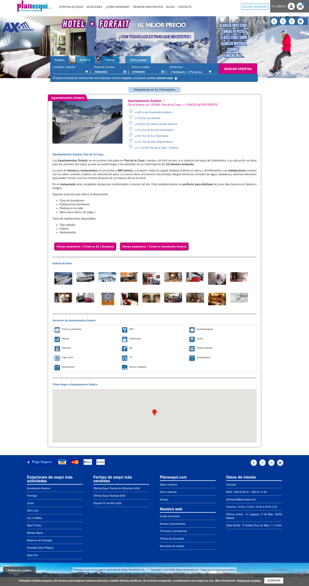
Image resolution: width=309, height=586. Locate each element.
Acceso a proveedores (172, 523)
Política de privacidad (172, 538)
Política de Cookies (249, 580)
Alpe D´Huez (34, 525)
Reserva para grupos (148, 7)
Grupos (164, 499)
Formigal (32, 495)
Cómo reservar (168, 492)
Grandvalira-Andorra (38, 488)
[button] (154, 412)
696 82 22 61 (241, 492)
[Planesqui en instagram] (292, 21)
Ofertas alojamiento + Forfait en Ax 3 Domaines (85, 246)
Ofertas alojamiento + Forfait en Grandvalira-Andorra (154, 246)
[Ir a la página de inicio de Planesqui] (34, 11)
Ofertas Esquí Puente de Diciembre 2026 (116, 488)
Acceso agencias (255, 6)
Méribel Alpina (35, 532)
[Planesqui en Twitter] (283, 21)
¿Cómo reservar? (118, 7)
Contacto (185, 7)
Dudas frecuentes (170, 516)
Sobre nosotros (168, 484)
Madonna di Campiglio (39, 540)
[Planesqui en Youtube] (301, 21)
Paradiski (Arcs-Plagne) (40, 547)
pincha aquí (165, 78)
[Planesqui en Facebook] (274, 21)
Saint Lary (32, 510)
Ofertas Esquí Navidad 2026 (109, 495)
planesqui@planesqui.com (241, 499)
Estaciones (94, 7)
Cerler (30, 503)
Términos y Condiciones (173, 531)
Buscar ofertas (238, 69)
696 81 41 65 (259, 492)
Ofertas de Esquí (71, 7)
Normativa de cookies (172, 546)
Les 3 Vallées (34, 518)
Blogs (170, 7)
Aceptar (273, 580)
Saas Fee (32, 555)
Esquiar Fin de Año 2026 (107, 503)
